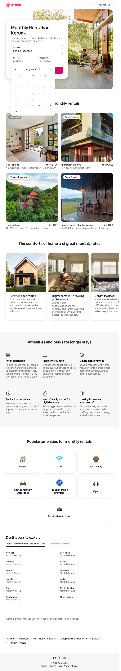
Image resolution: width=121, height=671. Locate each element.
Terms (53, 666)
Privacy (43, 666)
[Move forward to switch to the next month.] (50, 69)
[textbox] (24, 61)
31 (21, 111)
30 (15, 111)
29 (50, 105)
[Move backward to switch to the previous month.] (16, 69)
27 (38, 105)
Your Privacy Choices (69, 666)
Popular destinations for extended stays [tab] (25, 543)
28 (44, 105)
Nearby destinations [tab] (59, 543)
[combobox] (37, 51)
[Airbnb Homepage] (13, 4)
